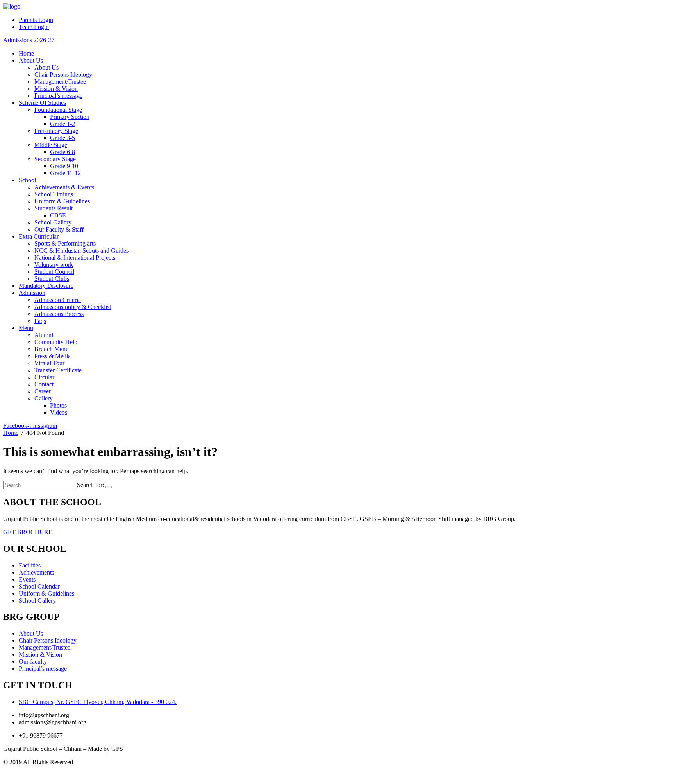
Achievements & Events (64, 187)
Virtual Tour (49, 363)
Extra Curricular (39, 236)
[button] (28, 40)
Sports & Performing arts (65, 243)
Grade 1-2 (62, 123)
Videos (58, 412)
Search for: (90, 484)
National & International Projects (74, 257)
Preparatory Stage (56, 130)
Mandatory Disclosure (46, 285)
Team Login (34, 26)
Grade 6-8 (62, 152)
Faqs (40, 321)
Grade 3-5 (62, 138)
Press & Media (52, 356)
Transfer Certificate (58, 370)
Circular (44, 377)
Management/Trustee (60, 81)
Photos (58, 405)
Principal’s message (58, 95)
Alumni (43, 335)
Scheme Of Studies (42, 102)
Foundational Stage (58, 109)
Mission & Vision (56, 88)
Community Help (55, 342)
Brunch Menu (51, 349)
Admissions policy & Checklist (72, 306)
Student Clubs (51, 278)
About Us (31, 60)
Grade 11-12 (65, 173)
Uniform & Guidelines (62, 201)
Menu (26, 328)
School (27, 180)
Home (26, 53)
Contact (44, 384)
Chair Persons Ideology (63, 74)
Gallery (43, 398)
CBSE (58, 215)
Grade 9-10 (64, 166)
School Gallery (52, 222)
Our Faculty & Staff (59, 229)
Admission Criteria (57, 299)
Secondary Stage (55, 159)
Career (42, 391)
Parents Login (36, 19)
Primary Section (69, 116)
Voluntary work (53, 264)
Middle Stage (50, 145)
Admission (32, 292)
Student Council (54, 271)
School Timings (53, 194)
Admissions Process (59, 314)
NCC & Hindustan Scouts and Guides (81, 250)
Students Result (53, 208)
